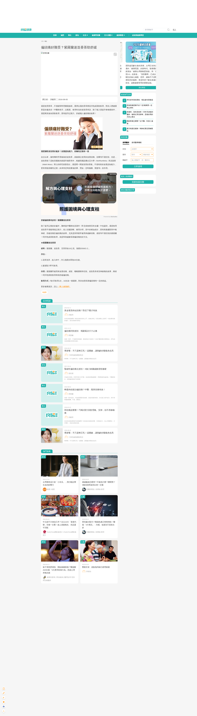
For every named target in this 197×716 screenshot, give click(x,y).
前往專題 (138, 87)
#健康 (44, 292)
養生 (69, 35)
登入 (174, 30)
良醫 (42, 41)
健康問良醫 (96, 35)
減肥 (62, 35)
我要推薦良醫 (138, 182)
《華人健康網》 (64, 287)
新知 (77, 35)
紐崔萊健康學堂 (138, 35)
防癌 (55, 35)
